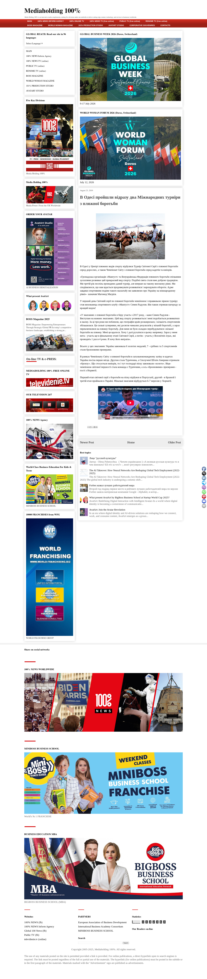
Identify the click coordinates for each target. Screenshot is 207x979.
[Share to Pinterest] (97, 427)
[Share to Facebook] (94, 427)
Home (131, 442)
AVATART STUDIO (116, 25)
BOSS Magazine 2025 (38, 319)
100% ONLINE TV (76, 21)
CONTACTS (165, 25)
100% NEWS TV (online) (37, 60)
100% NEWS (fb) (33, 922)
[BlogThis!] (90, 427)
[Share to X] (92, 427)
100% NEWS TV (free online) (102, 21)
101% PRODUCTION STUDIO (90, 25)
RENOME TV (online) (36, 70)
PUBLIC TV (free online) (129, 21)
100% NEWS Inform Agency (38, 56)
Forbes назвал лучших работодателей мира (111, 485)
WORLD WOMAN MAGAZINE (60, 25)
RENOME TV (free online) (156, 21)
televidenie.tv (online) (35, 939)
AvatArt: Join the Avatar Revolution (107, 509)
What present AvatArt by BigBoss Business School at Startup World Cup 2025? (129, 497)
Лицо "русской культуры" (102, 458)
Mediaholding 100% (52, 10)
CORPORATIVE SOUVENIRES (142, 25)
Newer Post (87, 442)
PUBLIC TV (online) (35, 65)
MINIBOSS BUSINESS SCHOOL (95, 930)
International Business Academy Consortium (100, 926)
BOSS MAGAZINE (34, 25)
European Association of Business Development (102, 922)
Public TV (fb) (31, 935)
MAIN (29, 21)
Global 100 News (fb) (35, 930)
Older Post (174, 442)
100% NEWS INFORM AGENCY (51, 21)
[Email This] (88, 427)
